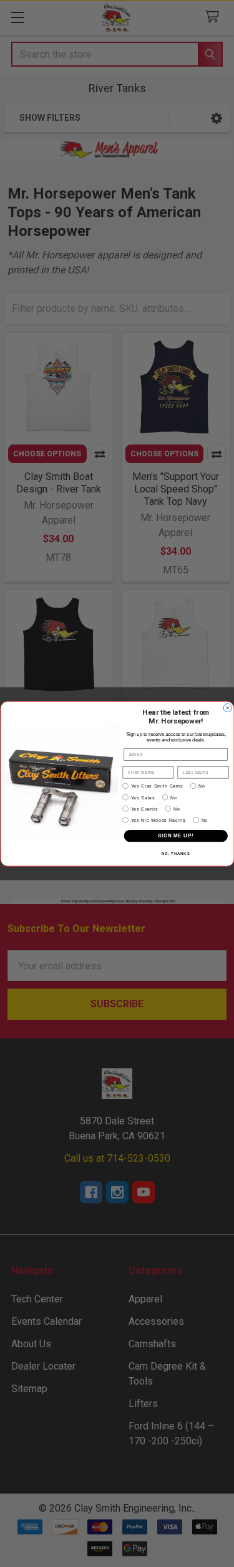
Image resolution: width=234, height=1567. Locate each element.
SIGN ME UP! (175, 835)
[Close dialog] (228, 708)
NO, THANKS (175, 854)
